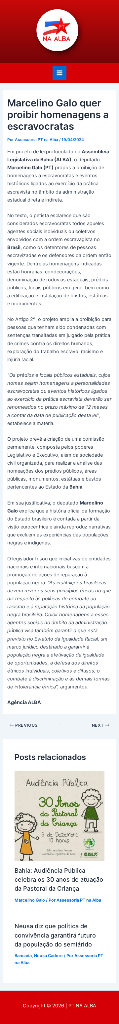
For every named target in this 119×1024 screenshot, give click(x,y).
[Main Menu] (59, 73)
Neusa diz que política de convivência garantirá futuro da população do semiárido (55, 935)
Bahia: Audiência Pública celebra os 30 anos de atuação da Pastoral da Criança (59, 879)
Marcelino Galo (30, 900)
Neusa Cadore (48, 955)
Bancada (23, 955)
